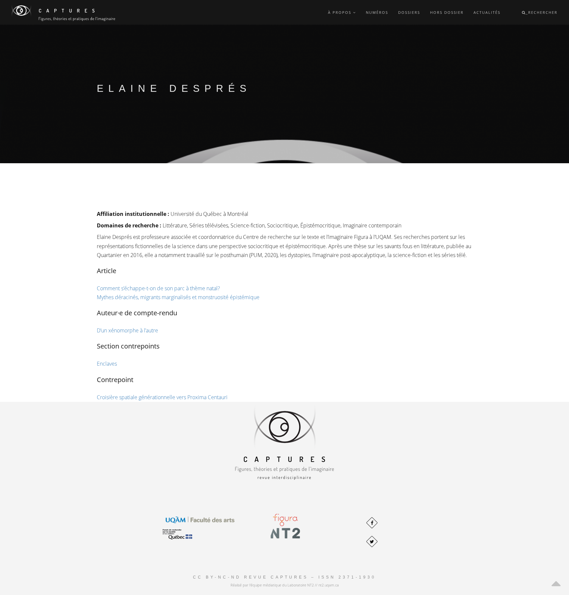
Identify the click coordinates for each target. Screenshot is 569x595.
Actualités (487, 12)
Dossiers (409, 12)
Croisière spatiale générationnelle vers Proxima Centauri (162, 397)
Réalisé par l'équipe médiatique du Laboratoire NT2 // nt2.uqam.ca (284, 584)
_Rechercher (541, 12)
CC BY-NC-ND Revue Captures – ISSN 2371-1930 (284, 577)
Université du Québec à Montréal (209, 214)
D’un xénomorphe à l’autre (127, 330)
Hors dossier (447, 12)
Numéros (377, 12)
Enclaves (107, 363)
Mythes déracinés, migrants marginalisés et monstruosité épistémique (178, 297)
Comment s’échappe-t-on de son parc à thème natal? (158, 288)
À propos (340, 12)
